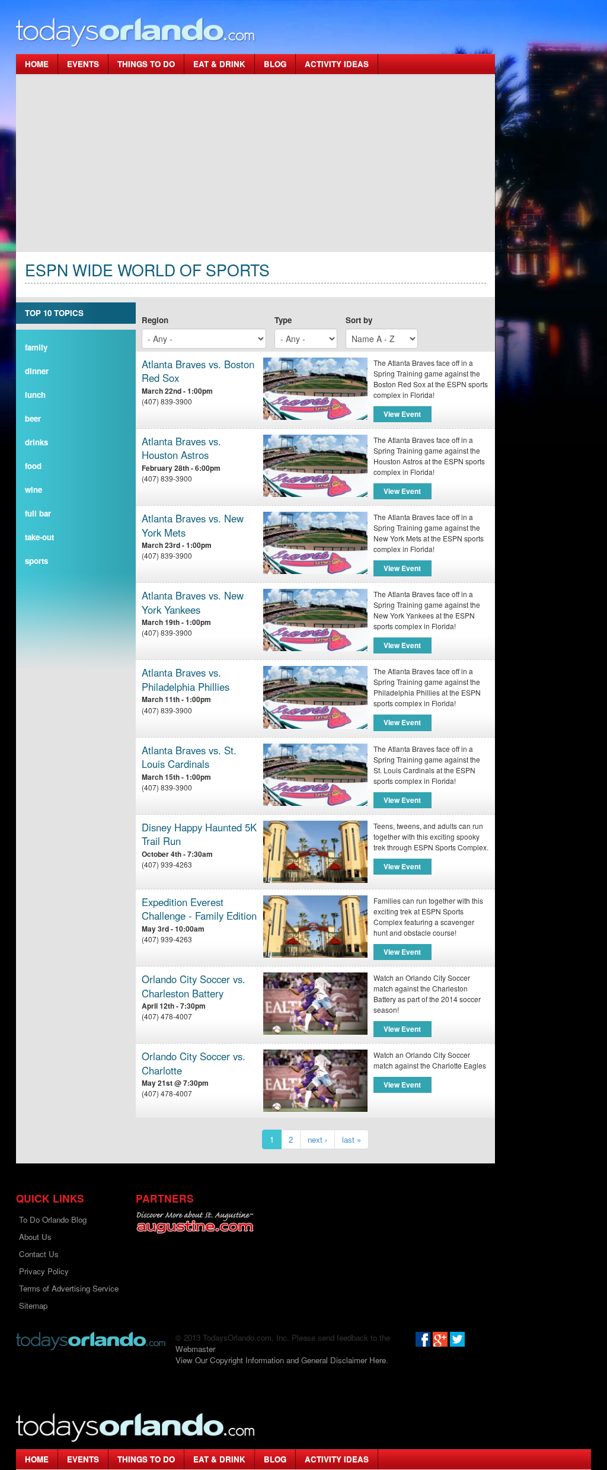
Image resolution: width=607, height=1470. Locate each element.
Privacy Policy (44, 1271)
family (36, 347)
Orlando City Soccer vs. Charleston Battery (193, 986)
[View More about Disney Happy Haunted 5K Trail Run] (315, 852)
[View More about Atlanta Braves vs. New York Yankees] (315, 620)
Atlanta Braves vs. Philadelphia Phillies (185, 680)
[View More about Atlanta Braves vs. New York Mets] (315, 543)
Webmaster (195, 1348)
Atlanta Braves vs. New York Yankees (193, 603)
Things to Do (146, 63)
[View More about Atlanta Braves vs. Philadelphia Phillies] (315, 697)
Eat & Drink (219, 63)
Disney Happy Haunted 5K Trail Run (199, 835)
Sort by (359, 320)
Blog (275, 63)
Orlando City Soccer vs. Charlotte (193, 1063)
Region (155, 320)
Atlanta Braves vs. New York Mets (193, 526)
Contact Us (39, 1253)
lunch (35, 394)
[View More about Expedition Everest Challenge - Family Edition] (315, 926)
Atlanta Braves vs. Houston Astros (181, 449)
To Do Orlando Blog (53, 1219)
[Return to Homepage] (90, 1339)
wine (33, 489)
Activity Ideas (337, 63)
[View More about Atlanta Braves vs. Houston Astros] (315, 466)
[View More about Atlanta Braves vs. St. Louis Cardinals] (315, 775)
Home (37, 63)
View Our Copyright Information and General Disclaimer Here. (281, 1360)
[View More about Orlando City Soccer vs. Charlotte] (315, 1081)
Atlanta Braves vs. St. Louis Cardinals (189, 757)
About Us (35, 1236)
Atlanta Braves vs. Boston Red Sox (198, 371)
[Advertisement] (255, 163)
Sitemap (33, 1305)
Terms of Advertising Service (69, 1288)
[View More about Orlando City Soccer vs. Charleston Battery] (315, 1003)
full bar (38, 513)
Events (83, 63)
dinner (37, 371)
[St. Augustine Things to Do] (195, 1222)
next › (317, 1139)
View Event (402, 414)
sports (36, 560)
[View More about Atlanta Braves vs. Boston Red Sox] (315, 389)
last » (351, 1139)
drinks (36, 442)
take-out (39, 537)
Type (283, 320)
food (33, 465)
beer (33, 418)
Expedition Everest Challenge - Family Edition (199, 909)
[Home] (135, 31)
